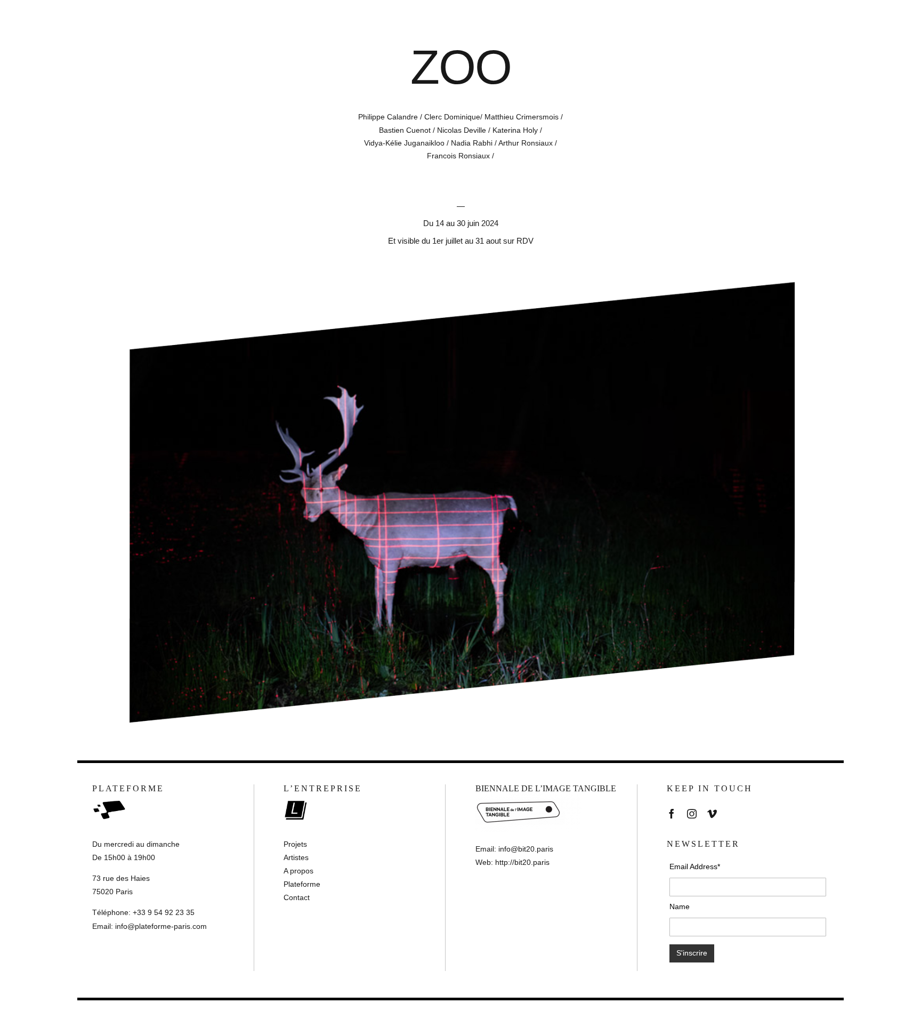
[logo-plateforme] (109, 797)
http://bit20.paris (522, 862)
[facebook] (671, 814)
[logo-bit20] (528, 797)
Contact (297, 897)
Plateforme (302, 884)
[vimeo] (712, 814)
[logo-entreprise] (301, 797)
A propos (298, 870)
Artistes (296, 857)
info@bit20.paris (525, 849)
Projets (295, 844)
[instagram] (692, 814)
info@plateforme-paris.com (161, 926)
